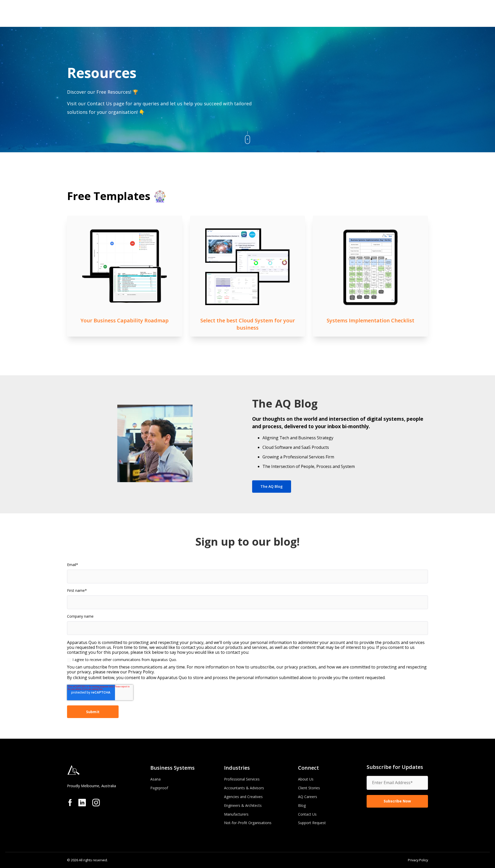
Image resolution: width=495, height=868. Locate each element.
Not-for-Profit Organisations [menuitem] (247, 822)
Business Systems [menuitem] (172, 767)
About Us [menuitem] (306, 779)
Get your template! (124, 284)
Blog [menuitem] (302, 805)
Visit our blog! (247, 298)
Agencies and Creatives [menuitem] (243, 796)
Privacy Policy (418, 860)
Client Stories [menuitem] (309, 787)
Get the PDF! (370, 273)
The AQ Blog (271, 486)
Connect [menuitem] (308, 767)
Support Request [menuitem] (312, 822)
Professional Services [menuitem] (242, 779)
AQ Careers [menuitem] (307, 796)
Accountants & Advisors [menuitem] (244, 787)
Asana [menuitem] (155, 779)
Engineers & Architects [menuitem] (243, 805)
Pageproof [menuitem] (159, 787)
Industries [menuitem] (237, 767)
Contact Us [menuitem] (307, 814)
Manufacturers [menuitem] (236, 814)
